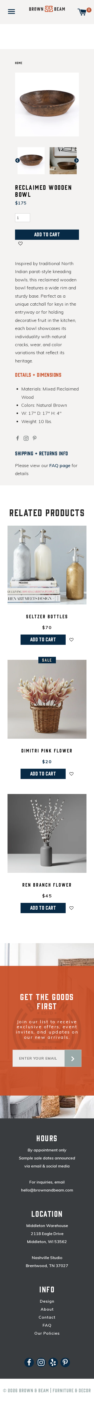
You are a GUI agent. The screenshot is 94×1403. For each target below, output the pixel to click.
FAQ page (59, 465)
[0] (81, 11)
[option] (31, 161)
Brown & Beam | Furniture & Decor (55, 1390)
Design (47, 1301)
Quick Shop (47, 601)
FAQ (47, 1325)
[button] (20, 245)
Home (18, 63)
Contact (47, 1317)
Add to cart (43, 639)
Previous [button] (20, 161)
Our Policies (47, 1333)
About (47, 1309)
